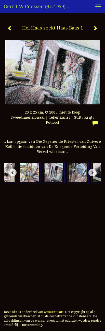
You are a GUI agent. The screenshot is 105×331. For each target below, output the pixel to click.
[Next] (92, 172)
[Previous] (13, 172)
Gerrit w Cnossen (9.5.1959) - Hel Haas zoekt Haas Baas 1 (40, 6)
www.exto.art (53, 312)
